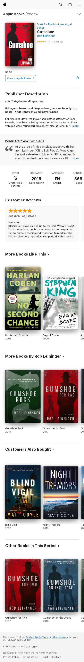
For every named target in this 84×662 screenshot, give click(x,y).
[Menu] (79, 4)
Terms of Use (30, 657)
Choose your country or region (20, 646)
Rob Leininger (46, 36)
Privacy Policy (11, 657)
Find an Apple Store (37, 637)
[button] (60, 4)
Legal (45, 657)
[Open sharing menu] (77, 78)
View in (19, 78)
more (75, 125)
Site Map (56, 657)
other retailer (59, 637)
